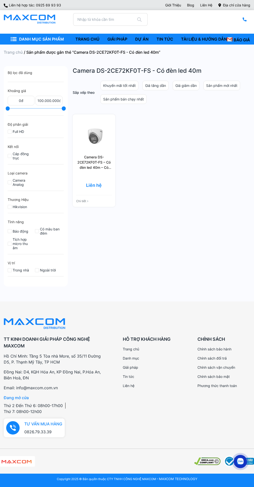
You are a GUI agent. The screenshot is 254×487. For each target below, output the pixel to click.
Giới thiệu (173, 5)
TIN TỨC (165, 39)
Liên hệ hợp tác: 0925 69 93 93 (35, 5)
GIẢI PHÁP (117, 39)
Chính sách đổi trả (212, 358)
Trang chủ (13, 52)
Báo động (20, 231)
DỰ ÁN (142, 39)
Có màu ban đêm (50, 231)
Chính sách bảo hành (214, 349)
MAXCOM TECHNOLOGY (178, 479)
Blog (190, 5)
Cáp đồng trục (21, 156)
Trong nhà (21, 270)
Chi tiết (81, 201)
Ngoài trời (48, 270)
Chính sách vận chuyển (216, 367)
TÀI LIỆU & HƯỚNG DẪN (204, 39)
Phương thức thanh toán (217, 386)
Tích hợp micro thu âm (20, 243)
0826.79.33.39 (38, 431)
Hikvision (20, 207)
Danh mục (131, 358)
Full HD (18, 131)
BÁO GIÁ (241, 39)
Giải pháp (130, 367)
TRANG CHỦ (87, 39)
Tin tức (128, 376)
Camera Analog (19, 182)
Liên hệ (206, 5)
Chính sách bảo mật (213, 376)
